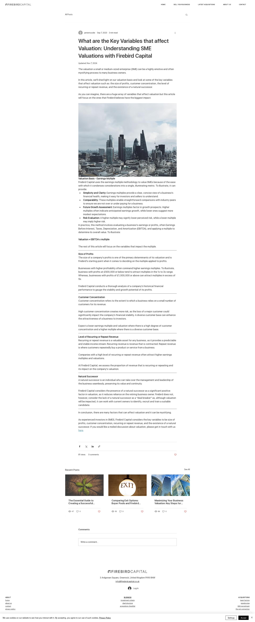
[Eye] (18, 4)
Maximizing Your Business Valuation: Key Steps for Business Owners (169, 502)
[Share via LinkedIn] (92, 446)
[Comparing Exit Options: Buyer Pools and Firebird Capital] (127, 485)
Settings (231, 617)
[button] (206, 4)
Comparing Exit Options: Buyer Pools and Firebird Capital (125, 502)
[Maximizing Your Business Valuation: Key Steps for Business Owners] (170, 485)
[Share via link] (99, 446)
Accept (243, 617)
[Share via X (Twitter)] (86, 446)
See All (187, 469)
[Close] (251, 618)
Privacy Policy (105, 617)
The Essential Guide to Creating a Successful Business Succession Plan (82, 502)
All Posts (69, 14)
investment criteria (128, 600)
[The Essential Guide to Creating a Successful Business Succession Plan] (84, 485)
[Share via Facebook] (79, 446)
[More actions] (175, 32)
